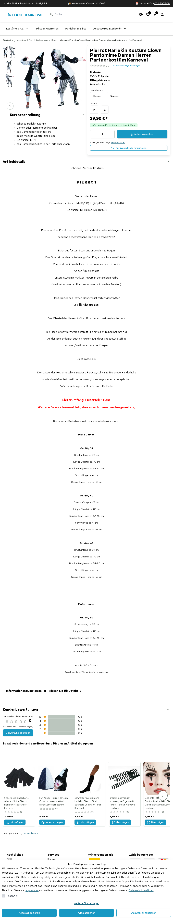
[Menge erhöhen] (111, 134)
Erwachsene (96, 89)
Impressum (32, 890)
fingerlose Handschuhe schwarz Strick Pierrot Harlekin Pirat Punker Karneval (16, 803)
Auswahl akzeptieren (143, 913)
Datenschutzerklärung (141, 890)
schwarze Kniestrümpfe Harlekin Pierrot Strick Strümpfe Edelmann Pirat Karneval (88, 803)
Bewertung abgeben (18, 732)
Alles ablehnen (86, 913)
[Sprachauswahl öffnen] (141, 14)
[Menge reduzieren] (93, 134)
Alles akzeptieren (29, 913)
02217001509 (162, 3)
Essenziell (12, 896)
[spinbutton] (102, 134)
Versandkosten (118, 142)
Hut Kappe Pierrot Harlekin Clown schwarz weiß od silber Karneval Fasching (53, 801)
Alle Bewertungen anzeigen (127, 65)
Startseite (8, 40)
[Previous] (10, 49)
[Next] (10, 106)
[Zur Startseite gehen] (25, 14)
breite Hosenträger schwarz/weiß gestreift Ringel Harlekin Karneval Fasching (122, 803)
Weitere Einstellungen (86, 903)
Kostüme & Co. (24, 40)
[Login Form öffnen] (162, 14)
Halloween (42, 40)
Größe (93, 103)
